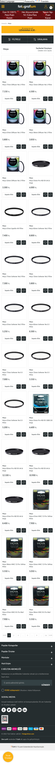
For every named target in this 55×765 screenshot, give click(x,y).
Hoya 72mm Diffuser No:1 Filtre (40, 85)
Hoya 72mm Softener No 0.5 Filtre (39, 374)
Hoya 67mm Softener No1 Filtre (13, 324)
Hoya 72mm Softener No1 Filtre (40, 276)
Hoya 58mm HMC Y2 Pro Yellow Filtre (14, 566)
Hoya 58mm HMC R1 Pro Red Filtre (39, 613)
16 (46, 635)
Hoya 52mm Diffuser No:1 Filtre (13, 180)
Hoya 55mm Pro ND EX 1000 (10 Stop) (40, 422)
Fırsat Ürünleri (8, 757)
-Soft (13, 747)
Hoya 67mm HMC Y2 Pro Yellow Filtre (40, 518)
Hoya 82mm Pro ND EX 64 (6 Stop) (12, 470)
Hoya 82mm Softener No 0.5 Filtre (39, 326)
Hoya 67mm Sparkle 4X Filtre (12, 228)
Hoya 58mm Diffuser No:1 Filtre (40, 132)
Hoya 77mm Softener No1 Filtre (13, 276)
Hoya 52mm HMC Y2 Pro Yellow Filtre (40, 566)
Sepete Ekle (9, 98)
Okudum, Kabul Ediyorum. (23, 690)
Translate (45, 1)
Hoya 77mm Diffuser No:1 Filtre (13, 85)
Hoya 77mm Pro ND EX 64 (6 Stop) (39, 470)
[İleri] (50, 635)
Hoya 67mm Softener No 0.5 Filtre (12, 422)
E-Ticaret (19, 747)
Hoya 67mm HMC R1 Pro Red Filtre (12, 613)
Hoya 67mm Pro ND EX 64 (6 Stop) (12, 518)
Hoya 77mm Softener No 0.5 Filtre (12, 374)
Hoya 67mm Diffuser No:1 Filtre (13, 132)
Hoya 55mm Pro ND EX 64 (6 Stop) (39, 182)
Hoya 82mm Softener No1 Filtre (40, 228)
